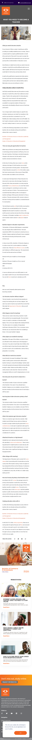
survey (14, 480)
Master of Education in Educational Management (13, 141)
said (15, 206)
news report (17, 489)
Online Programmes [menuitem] (6, 720)
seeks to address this (24, 215)
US (17, 217)
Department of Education (15, 306)
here (10, 277)
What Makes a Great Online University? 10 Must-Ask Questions (13, 629)
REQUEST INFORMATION (10, 682)
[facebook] (14, 539)
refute (18, 169)
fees (21, 524)
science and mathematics (16, 442)
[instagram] (25, 539)
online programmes (18, 522)
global (22, 217)
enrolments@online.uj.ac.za (25, 2)
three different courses (19, 247)
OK (20, 733)
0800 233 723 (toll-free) (8, 2)
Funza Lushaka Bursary (13, 185)
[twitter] (18, 539)
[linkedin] (21, 539)
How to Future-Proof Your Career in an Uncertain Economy (16, 657)
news (23, 163)
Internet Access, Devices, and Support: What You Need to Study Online (15, 600)
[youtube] (11, 713)
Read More (6, 607)
